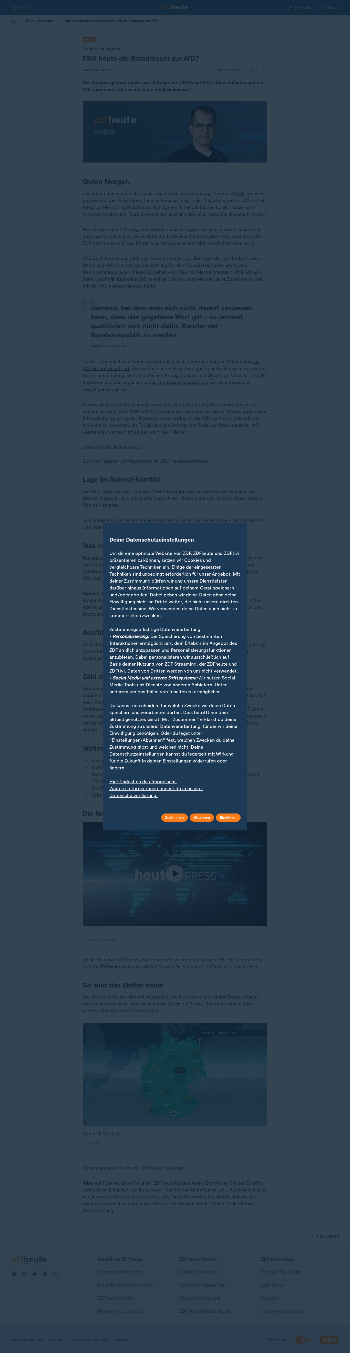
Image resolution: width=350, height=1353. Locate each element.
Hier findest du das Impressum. (143, 782)
